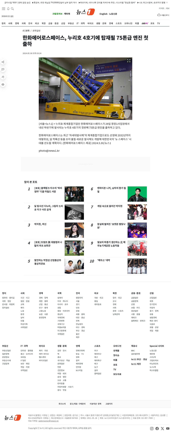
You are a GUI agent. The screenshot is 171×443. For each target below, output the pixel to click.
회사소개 (62, 404)
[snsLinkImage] (151, 428)
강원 (77, 311)
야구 (96, 350)
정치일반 (5, 308)
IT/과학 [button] (26, 30)
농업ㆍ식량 (43, 314)
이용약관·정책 (95, 404)
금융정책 (134, 301)
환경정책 (42, 317)
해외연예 (79, 364)
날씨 (22, 317)
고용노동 (42, 311)
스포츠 (97, 346)
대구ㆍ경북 (80, 327)
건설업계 (5, 364)
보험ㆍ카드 (135, 308)
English (103, 14)
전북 (77, 321)
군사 (114, 301)
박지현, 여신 (40, 224)
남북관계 (116, 314)
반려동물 (60, 383)
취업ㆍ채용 (154, 331)
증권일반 (134, 311)
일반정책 (5, 354)
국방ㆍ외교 (98, 298)
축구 (96, 357)
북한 (115, 293)
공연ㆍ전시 (61, 350)
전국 (78, 293)
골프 (96, 370)
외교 (96, 293)
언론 (59, 367)
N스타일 (79, 370)
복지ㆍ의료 (43, 350)
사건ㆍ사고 (25, 298)
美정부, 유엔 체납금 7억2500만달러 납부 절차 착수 (48, 2)
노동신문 (113, 14)
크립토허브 (57, 13)
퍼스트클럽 (154, 370)
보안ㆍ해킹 (25, 364)
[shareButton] (3, 62)
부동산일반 (6, 350)
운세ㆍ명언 (61, 377)
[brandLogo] (85, 11)
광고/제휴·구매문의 (78, 404)
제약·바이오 (44, 354)
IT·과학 (24, 346)
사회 (23, 293)
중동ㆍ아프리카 (63, 311)
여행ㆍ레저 (61, 373)
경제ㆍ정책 (43, 298)
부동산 (5, 346)
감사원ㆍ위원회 (8, 304)
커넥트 (161, 8)
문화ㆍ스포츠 (118, 311)
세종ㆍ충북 (80, 314)
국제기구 (60, 324)
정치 (4, 293)
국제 (59, 293)
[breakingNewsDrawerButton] (8, 9)
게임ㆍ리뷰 (25, 367)
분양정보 (5, 357)
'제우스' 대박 (103, 260)
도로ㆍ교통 (61, 380)
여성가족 (24, 324)
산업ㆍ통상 (43, 304)
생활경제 (153, 317)
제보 (167, 8)
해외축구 (97, 360)
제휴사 (134, 346)
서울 (77, 301)
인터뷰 (78, 367)
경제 (41, 293)
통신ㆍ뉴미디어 (27, 354)
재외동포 (97, 304)
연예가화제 (80, 350)
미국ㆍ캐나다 (62, 301)
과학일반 (24, 370)
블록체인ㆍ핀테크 (138, 321)
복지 (22, 308)
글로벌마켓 (135, 354)
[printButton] (3, 84)
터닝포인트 (154, 364)
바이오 (42, 346)
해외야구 (97, 354)
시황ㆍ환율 (135, 314)
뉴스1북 (153, 367)
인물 (22, 321)
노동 (22, 311)
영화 (77, 357)
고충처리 (109, 404)
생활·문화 (62, 346)
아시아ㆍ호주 (62, 304)
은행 (133, 304)
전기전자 (153, 304)
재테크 (133, 317)
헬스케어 (42, 357)
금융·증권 (135, 293)
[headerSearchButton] (12, 9)
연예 (78, 346)
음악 (77, 360)
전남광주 (79, 324)
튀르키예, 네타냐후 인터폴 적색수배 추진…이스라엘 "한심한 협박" (100, 2)
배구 (96, 364)
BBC (133, 350)
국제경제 (60, 317)
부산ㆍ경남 (80, 331)
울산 (77, 334)
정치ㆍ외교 (117, 298)
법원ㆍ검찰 (25, 301)
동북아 (60, 298)
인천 (77, 308)
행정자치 (79, 298)
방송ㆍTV (80, 354)
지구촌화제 (61, 331)
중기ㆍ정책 (154, 311)
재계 (151, 301)
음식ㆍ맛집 (61, 390)
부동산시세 (6, 360)
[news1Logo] (13, 417)
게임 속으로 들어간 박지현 (109, 206)
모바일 (23, 357)
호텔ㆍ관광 (154, 327)
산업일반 (153, 298)
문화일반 (60, 364)
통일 (96, 301)
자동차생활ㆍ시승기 (65, 387)
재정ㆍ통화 (43, 301)
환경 (22, 314)
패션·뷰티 (154, 321)
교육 (22, 304)
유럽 (59, 308)
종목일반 (97, 373)
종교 (59, 357)
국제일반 (60, 334)
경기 (77, 304)
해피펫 (67, 13)
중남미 (60, 314)
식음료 (152, 324)
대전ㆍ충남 (80, 317)
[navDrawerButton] (4, 9)
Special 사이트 (157, 346)
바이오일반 (43, 360)
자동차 (152, 308)
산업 (152, 293)
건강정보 (60, 370)
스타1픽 (153, 357)
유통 (151, 314)
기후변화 (60, 321)
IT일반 (23, 360)
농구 (96, 367)
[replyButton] (3, 69)
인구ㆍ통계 (43, 308)
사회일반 (24, 327)
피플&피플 (61, 327)
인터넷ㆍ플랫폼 (27, 350)
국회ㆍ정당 (6, 301)
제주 (77, 337)
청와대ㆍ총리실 (8, 298)
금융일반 (134, 298)
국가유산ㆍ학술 (63, 360)
